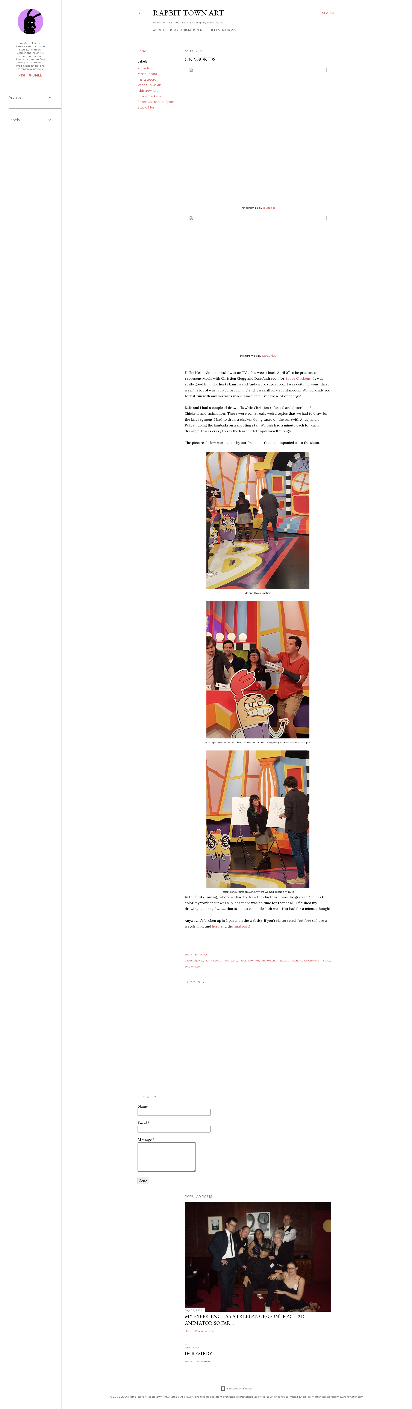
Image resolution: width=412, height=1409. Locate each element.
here (199, 926)
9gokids (143, 68)
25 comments (203, 1361)
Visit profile (30, 75)
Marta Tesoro (147, 74)
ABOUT (158, 30)
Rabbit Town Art (188, 13)
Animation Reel (194, 30)
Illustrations (223, 30)
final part (241, 926)
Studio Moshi (147, 107)
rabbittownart (148, 91)
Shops (172, 30)
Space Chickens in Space (156, 102)
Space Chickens (149, 96)
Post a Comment (206, 1331)
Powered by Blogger (240, 1388)
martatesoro (147, 79)
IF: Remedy (198, 1353)
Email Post (202, 954)
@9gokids (269, 207)
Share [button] (142, 51)
